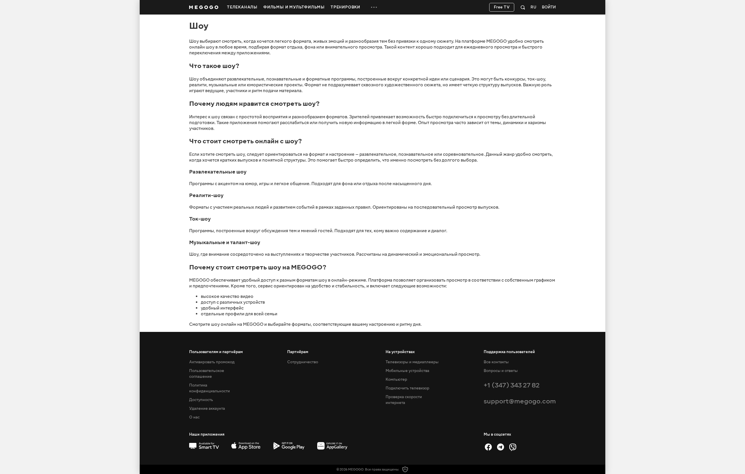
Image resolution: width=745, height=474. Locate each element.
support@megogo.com (520, 401)
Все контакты (496, 362)
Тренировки (345, 7)
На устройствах (400, 352)
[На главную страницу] (203, 7)
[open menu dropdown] (374, 7)
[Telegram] (500, 447)
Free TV (502, 7)
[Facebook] (488, 447)
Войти (549, 7)
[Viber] (512, 447)
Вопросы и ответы (501, 370)
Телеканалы (242, 7)
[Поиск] (522, 7)
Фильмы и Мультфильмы (294, 7)
